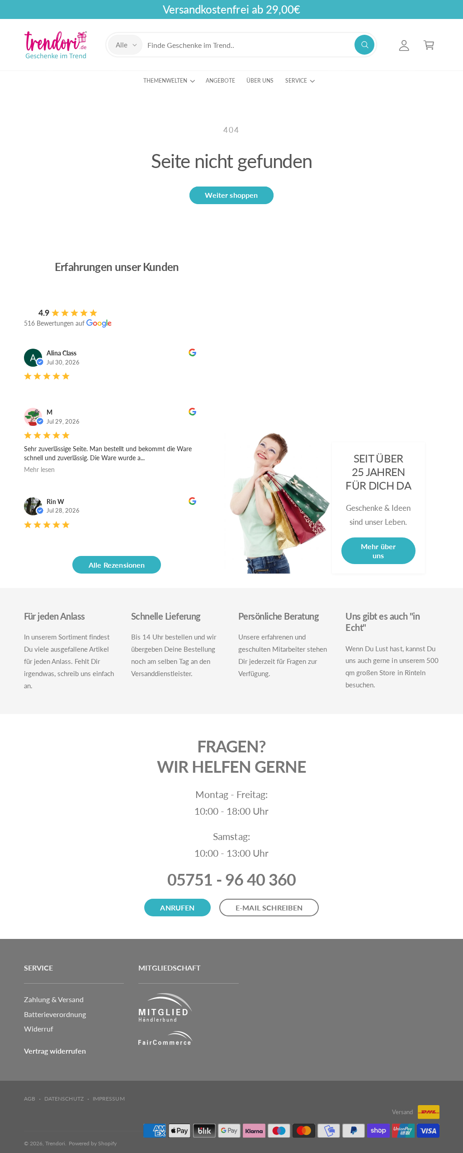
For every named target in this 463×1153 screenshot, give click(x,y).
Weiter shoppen (231, 195)
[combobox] (261, 45)
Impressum (108, 1098)
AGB (29, 1098)
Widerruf (38, 1028)
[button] (428, 45)
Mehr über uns (378, 551)
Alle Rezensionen (117, 564)
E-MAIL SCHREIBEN (269, 907)
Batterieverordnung (55, 1014)
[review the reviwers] (192, 354)
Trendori (55, 1143)
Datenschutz (63, 1098)
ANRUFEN (177, 907)
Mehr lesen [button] (39, 469)
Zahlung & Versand (54, 999)
